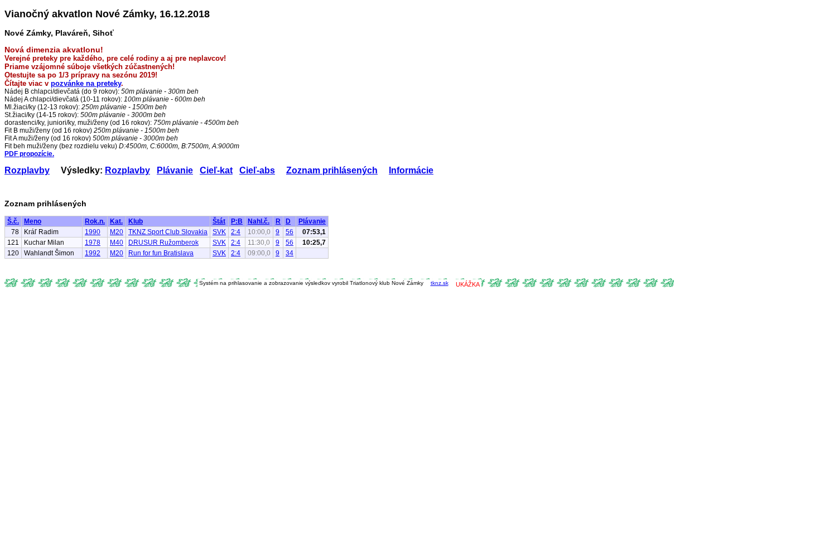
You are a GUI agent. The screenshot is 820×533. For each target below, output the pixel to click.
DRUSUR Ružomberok (163, 242)
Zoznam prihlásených (332, 170)
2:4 (235, 232)
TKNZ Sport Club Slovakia (168, 232)
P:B (237, 221)
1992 (92, 253)
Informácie (411, 170)
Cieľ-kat (216, 170)
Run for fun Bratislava (161, 253)
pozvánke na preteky (86, 83)
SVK (219, 232)
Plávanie (175, 170)
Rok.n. (95, 221)
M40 (116, 242)
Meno (32, 221)
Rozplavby (27, 170)
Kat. (116, 221)
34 (289, 253)
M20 (116, 232)
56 (289, 232)
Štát (219, 221)
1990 (92, 232)
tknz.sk (439, 283)
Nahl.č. (258, 221)
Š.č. (13, 221)
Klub (135, 221)
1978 (92, 242)
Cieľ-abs (257, 170)
